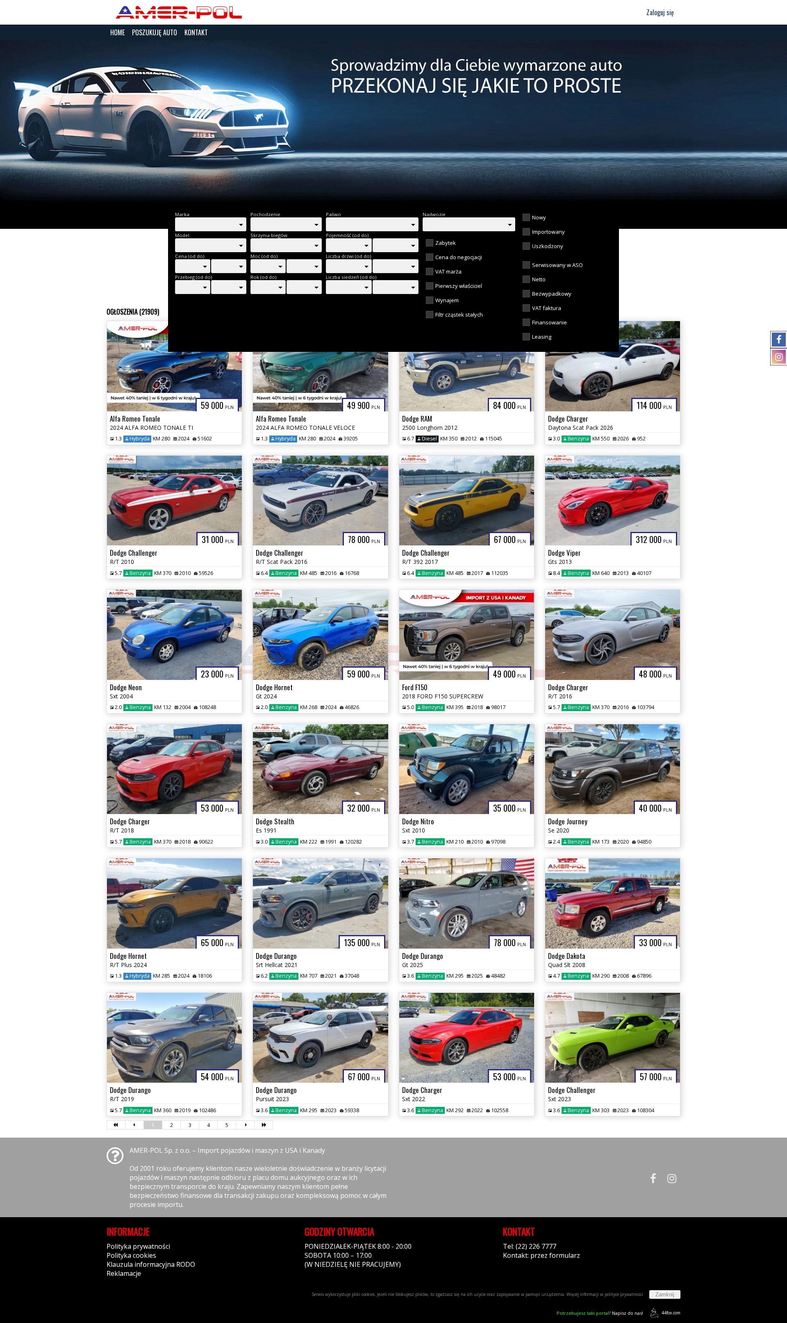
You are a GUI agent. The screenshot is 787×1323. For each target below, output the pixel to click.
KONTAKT (196, 32)
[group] (393, 122)
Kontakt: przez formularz (541, 1255)
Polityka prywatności (138, 1246)
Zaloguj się (659, 12)
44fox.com (671, 1313)
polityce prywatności (624, 1294)
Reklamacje (124, 1273)
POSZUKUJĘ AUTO (154, 32)
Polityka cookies (131, 1255)
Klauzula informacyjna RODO (151, 1264)
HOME (117, 32)
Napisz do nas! (600, 1313)
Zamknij (664, 1294)
